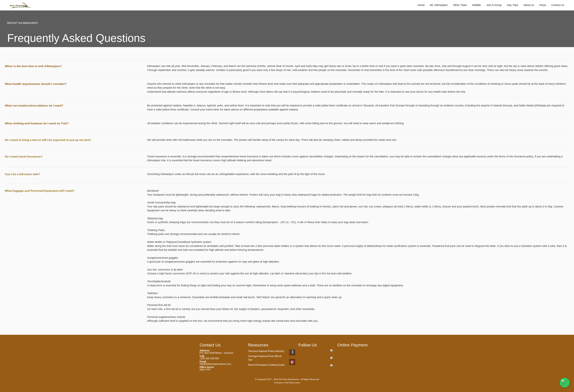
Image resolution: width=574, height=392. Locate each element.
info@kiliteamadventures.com (215, 364)
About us (528, 5)
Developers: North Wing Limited (287, 383)
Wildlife (476, 5)
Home (421, 5)
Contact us (557, 5)
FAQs (542, 5)
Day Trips (512, 5)
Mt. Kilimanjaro (439, 5)
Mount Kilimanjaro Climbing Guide (266, 365)
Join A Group (494, 5)
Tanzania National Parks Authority (266, 351)
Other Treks (460, 5)
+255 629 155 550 (209, 358)
